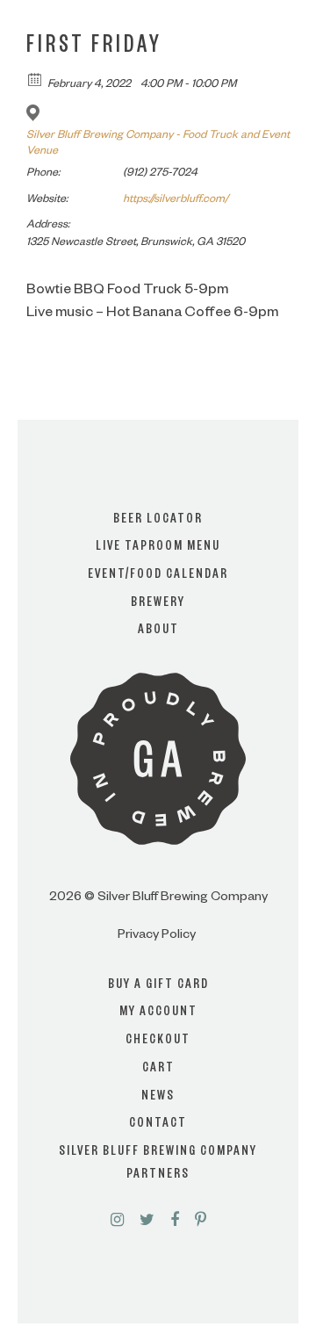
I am (158, 651)
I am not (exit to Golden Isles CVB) (158, 721)
